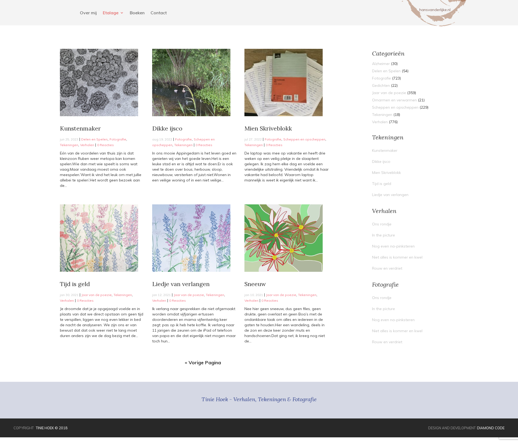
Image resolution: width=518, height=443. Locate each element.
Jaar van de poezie (96, 295)
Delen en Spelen (94, 139)
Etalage (110, 13)
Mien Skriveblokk (268, 128)
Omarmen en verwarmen (394, 100)
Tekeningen (69, 145)
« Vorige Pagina (203, 362)
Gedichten (381, 85)
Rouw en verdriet (387, 268)
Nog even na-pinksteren (393, 246)
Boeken (137, 13)
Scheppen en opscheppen (304, 139)
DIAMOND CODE (491, 428)
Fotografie (118, 139)
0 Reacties (105, 145)
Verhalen (87, 145)
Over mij (88, 13)
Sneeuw (255, 284)
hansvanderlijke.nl (435, 9)
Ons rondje (381, 224)
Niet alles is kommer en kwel (397, 257)
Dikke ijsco (167, 128)
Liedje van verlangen (181, 284)
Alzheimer (381, 63)
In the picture (383, 235)
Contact (159, 13)
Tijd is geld (75, 284)
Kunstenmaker (80, 128)
